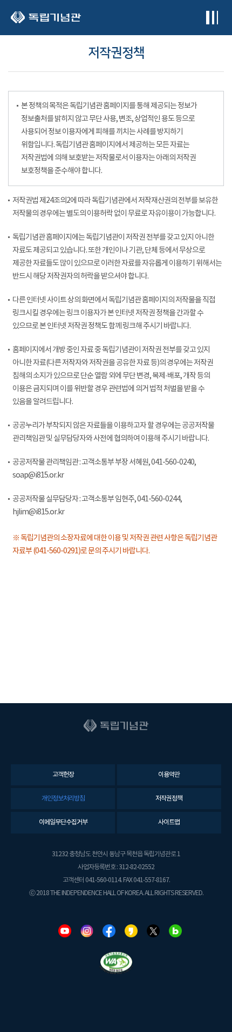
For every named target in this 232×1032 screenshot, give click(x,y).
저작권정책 (168, 798)
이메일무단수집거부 (63, 822)
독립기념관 (46, 17)
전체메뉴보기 (211, 17)
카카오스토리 (131, 930)
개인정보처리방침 (63, 798)
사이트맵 (169, 822)
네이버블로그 (175, 930)
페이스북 (109, 930)
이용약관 (169, 774)
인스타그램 (86, 930)
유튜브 (64, 930)
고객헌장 (63, 774)
